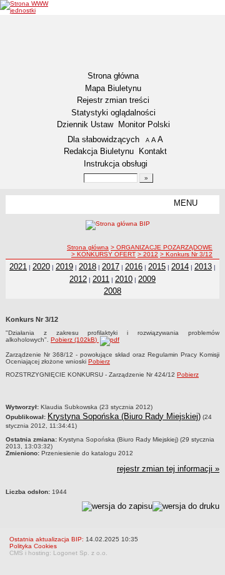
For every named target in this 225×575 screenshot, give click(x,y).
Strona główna (113, 75)
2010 (123, 279)
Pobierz (99, 361)
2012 (78, 279)
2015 (157, 266)
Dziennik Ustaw (85, 124)
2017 (110, 266)
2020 (41, 266)
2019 (64, 266)
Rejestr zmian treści (113, 100)
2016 (133, 266)
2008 (112, 291)
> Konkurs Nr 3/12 (186, 254)
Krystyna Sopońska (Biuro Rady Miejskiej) (124, 416)
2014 (180, 266)
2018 (87, 266)
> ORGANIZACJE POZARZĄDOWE (161, 247)
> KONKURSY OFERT (103, 254)
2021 (18, 266)
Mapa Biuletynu (113, 88)
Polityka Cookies (33, 546)
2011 (100, 279)
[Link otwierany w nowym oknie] (34, 7)
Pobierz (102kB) (75, 339)
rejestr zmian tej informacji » (168, 468)
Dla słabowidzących (103, 139)
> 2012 (148, 254)
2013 (203, 266)
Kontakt (153, 151)
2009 (147, 279)
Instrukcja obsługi (116, 163)
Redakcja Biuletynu (99, 151)
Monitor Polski (144, 124)
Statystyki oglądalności (113, 112)
